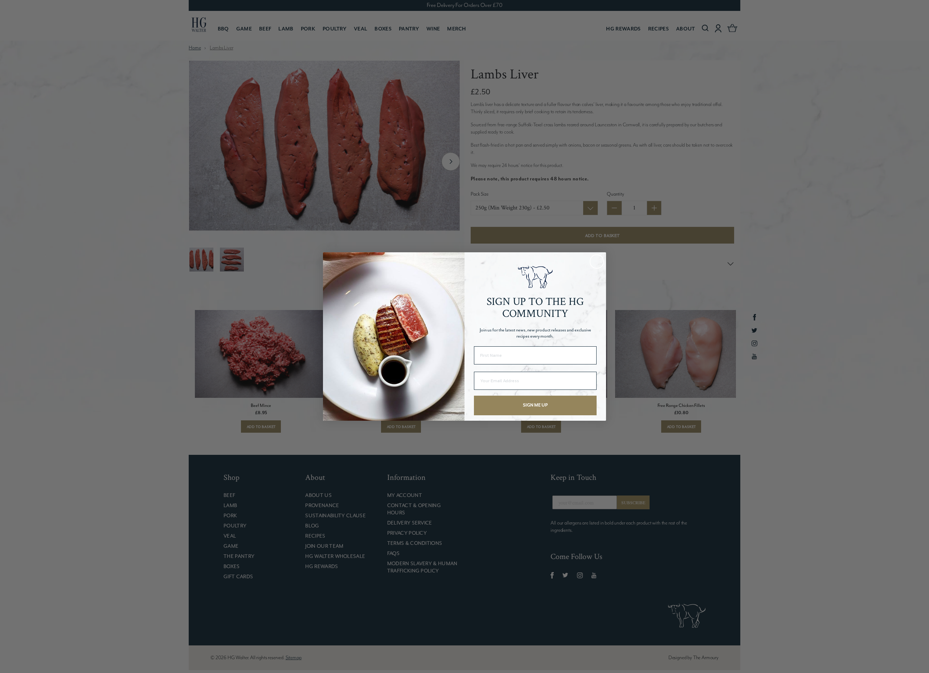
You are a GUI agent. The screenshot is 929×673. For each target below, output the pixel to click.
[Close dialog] (596, 261)
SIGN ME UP (535, 405)
